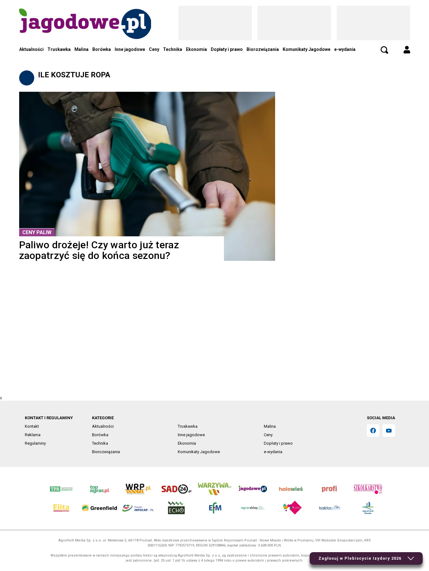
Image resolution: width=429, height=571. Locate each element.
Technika (172, 49)
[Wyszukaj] (384, 50)
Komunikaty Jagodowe (306, 49)
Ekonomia (196, 49)
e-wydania (345, 49)
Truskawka (59, 49)
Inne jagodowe (130, 49)
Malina (81, 49)
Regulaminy (35, 443)
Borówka (101, 49)
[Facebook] (373, 430)
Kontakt (32, 426)
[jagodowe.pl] (85, 32)
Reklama (33, 434)
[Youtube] (389, 430)
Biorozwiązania (263, 49)
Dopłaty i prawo (227, 49)
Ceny (154, 49)
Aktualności (31, 49)
